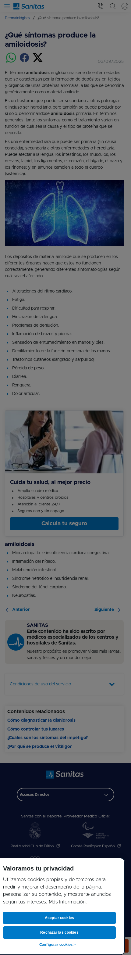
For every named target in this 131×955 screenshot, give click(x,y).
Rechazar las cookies (59, 932)
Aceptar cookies (59, 918)
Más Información (67, 901)
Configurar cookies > (57, 944)
